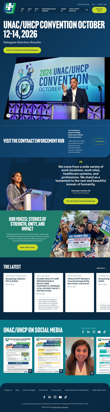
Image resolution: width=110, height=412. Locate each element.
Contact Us (8, 390)
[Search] (87, 10)
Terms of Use (43, 390)
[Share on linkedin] (50, 397)
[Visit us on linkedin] (88, 332)
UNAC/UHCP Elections (74, 10)
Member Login (102, 4)
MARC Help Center (83, 4)
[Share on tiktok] (66, 397)
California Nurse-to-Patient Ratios (77, 390)
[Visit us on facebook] (83, 332)
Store (93, 4)
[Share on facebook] (44, 397)
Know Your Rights (29, 390)
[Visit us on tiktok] (105, 332)
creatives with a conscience (59, 407)
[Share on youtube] (60, 397)
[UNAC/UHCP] (8, 8)
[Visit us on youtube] (99, 332)
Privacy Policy (56, 390)
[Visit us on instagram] (94, 332)
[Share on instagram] (55, 397)
